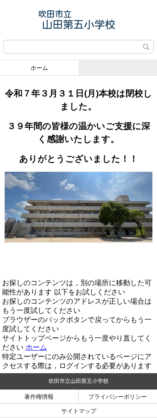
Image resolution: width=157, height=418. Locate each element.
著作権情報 (39, 396)
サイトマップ (78, 411)
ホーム (39, 68)
